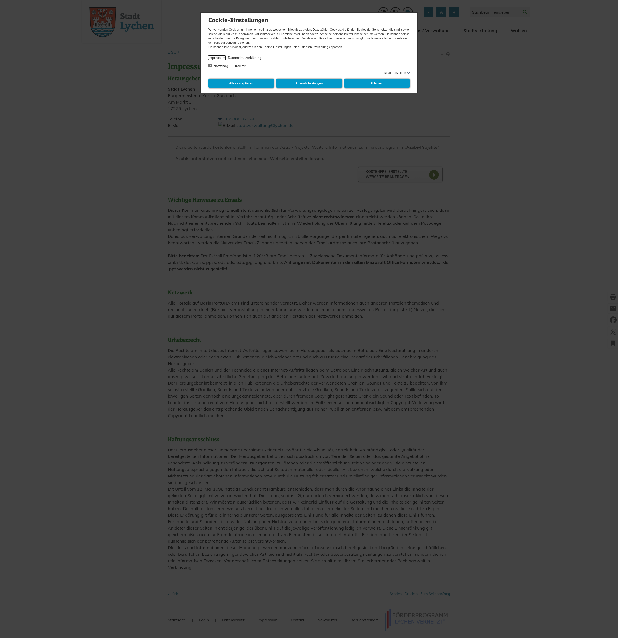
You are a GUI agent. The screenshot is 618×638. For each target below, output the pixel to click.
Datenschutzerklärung (244, 58)
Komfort (240, 66)
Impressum (216, 58)
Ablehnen (376, 83)
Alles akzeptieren (241, 83)
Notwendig (221, 66)
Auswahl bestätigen (309, 83)
